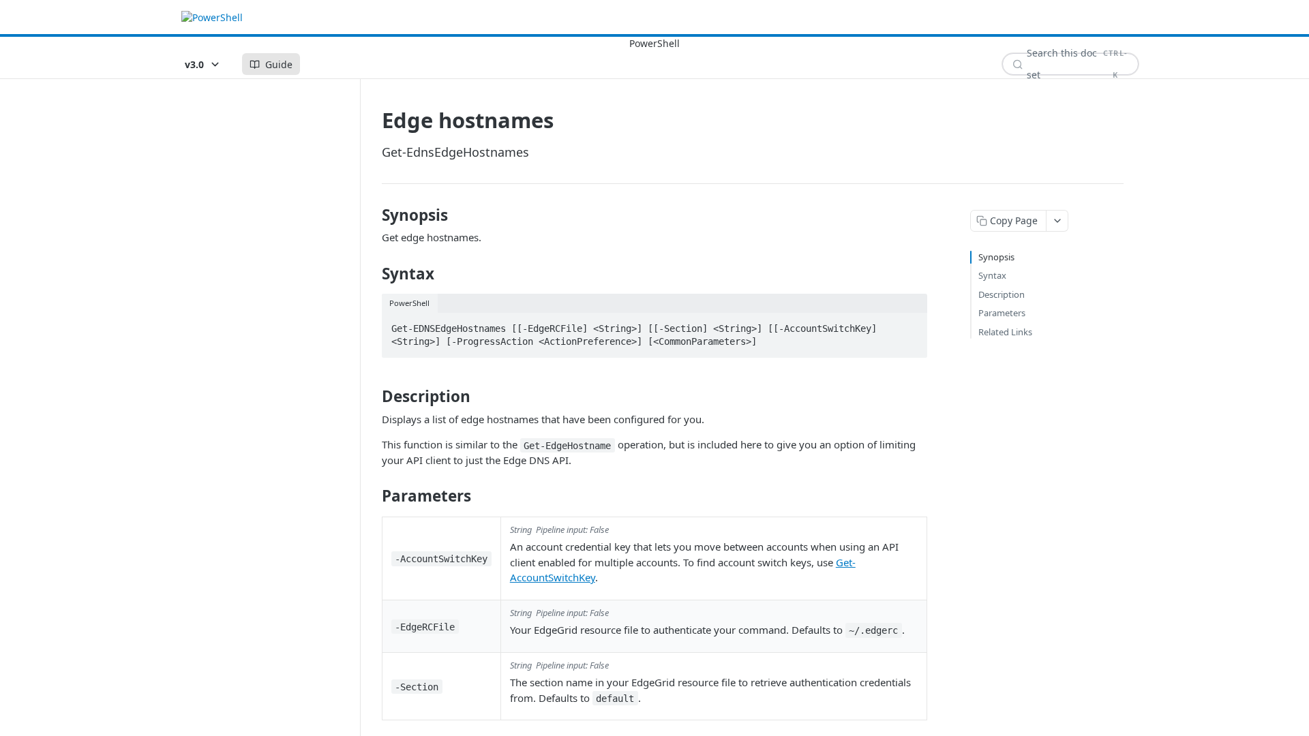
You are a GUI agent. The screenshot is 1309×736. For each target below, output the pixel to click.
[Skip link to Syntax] (372, 274)
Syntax (992, 275)
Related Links (1005, 332)
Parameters (1001, 313)
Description (1001, 294)
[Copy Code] (911, 324)
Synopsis (996, 257)
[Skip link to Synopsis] (372, 215)
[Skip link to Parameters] (372, 496)
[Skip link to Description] (372, 397)
